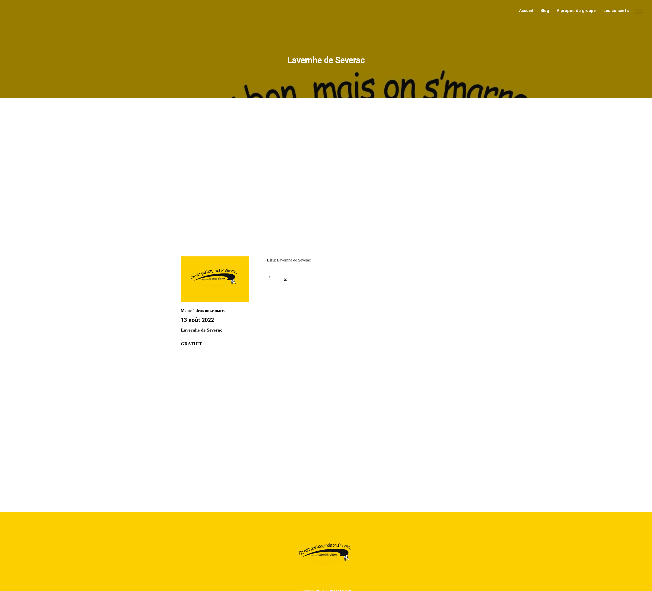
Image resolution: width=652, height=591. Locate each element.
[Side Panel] (639, 11)
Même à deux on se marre (203, 310)
